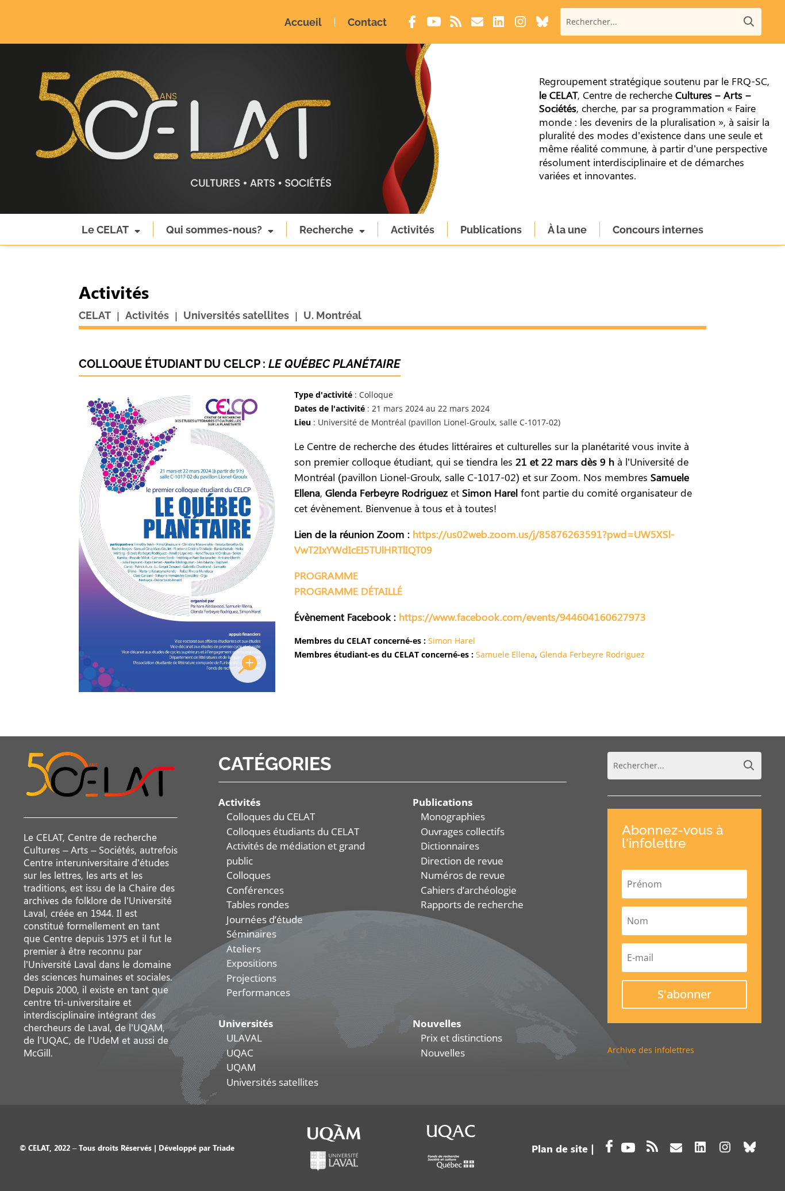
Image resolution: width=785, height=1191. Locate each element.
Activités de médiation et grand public (295, 853)
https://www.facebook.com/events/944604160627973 (522, 617)
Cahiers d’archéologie (469, 890)
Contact (367, 22)
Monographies (453, 816)
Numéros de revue (463, 875)
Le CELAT (105, 230)
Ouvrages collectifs (463, 831)
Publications (491, 230)
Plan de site (560, 1148)
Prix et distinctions (461, 1037)
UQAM (241, 1067)
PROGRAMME (326, 575)
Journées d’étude (264, 919)
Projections (251, 978)
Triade (223, 1147)
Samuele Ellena (505, 654)
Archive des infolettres (650, 1049)
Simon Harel (451, 640)
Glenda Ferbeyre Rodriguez (592, 654)
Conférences (255, 890)
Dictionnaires (450, 845)
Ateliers (243, 948)
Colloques (248, 875)
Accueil (303, 22)
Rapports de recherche (472, 904)
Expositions (251, 963)
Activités (412, 230)
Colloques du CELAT (270, 816)
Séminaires (251, 933)
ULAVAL (244, 1037)
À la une (567, 230)
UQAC (239, 1052)
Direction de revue (462, 860)
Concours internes (658, 230)
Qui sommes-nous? (214, 230)
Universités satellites (272, 1082)
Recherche (326, 230)
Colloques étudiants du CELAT (292, 831)
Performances (258, 992)
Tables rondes (257, 904)
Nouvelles (443, 1052)
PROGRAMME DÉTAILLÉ (348, 591)
